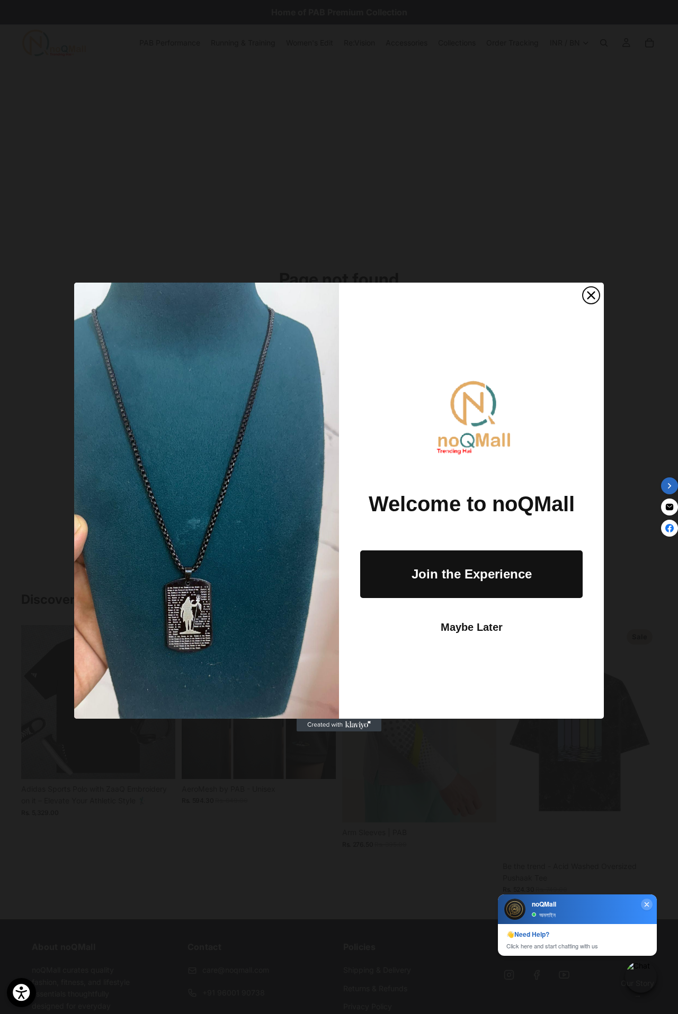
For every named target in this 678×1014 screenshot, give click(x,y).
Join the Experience (472, 574)
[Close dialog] (591, 295)
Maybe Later (472, 627)
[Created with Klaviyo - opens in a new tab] (339, 725)
